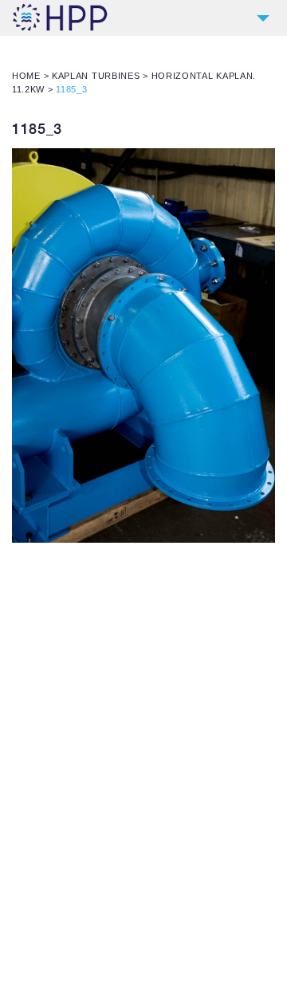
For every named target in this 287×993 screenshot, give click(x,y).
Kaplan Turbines (96, 75)
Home (26, 75)
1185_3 (37, 128)
